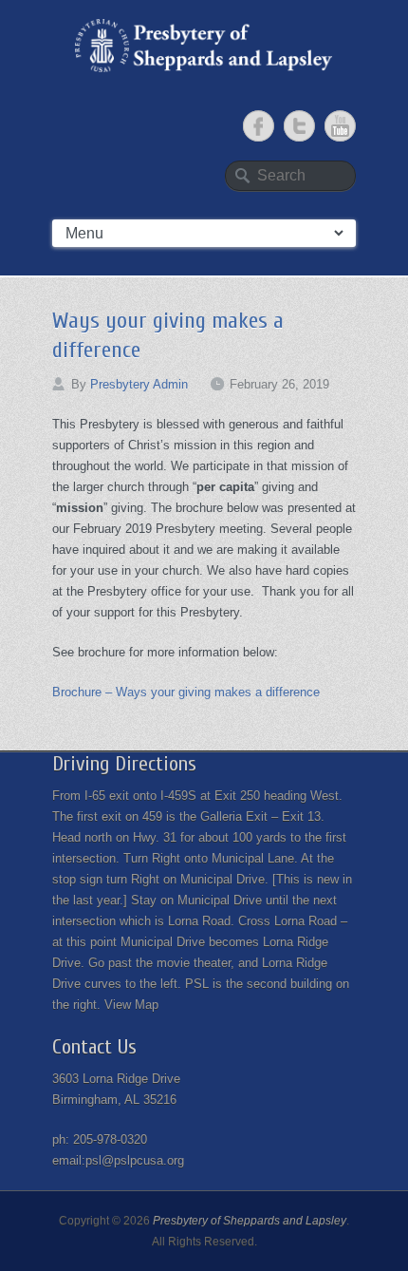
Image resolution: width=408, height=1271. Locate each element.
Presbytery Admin (139, 384)
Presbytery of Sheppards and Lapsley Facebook (258, 126)
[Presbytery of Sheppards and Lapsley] (204, 45)
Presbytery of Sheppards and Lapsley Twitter (299, 126)
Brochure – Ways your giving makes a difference (186, 692)
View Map (131, 1004)
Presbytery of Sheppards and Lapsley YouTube (340, 126)
